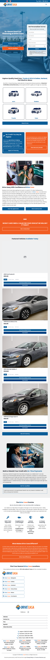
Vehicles (5, 616)
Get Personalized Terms (25, 282)
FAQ (4, 621)
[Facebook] (28, 612)
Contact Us (6, 619)
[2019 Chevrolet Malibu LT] (25, 359)
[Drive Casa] (10, 4)
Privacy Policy (38, 51)
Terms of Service (39, 657)
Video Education (7, 627)
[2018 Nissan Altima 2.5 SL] (25, 312)
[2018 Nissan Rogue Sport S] (25, 406)
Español (5, 624)
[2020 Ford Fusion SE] (25, 264)
